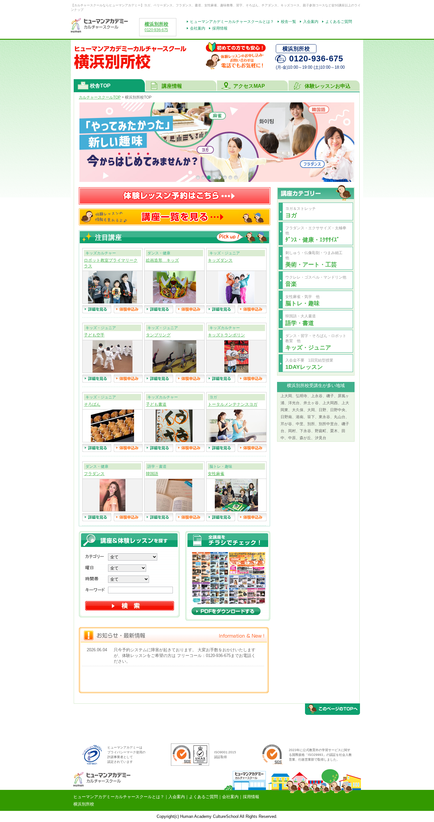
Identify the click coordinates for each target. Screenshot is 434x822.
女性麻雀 (216, 474)
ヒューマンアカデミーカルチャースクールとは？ (232, 22)
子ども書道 (156, 404)
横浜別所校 (156, 24)
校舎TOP (100, 85)
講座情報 (172, 86)
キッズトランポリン (226, 335)
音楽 (291, 283)
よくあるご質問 (338, 22)
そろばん (92, 404)
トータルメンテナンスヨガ (232, 404)
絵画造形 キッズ (162, 260)
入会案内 (310, 22)
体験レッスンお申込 (327, 86)
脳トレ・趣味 (302, 303)
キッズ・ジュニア (308, 347)
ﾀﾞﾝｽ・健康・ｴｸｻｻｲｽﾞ (312, 239)
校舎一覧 (288, 22)
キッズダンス (220, 260)
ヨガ (291, 215)
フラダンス (94, 474)
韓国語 (152, 474)
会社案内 (197, 28)
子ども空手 (94, 335)
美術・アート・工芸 (311, 264)
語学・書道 (299, 323)
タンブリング (158, 335)
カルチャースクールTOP (100, 97)
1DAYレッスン (304, 366)
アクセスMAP (249, 86)
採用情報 (219, 28)
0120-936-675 (156, 30)
